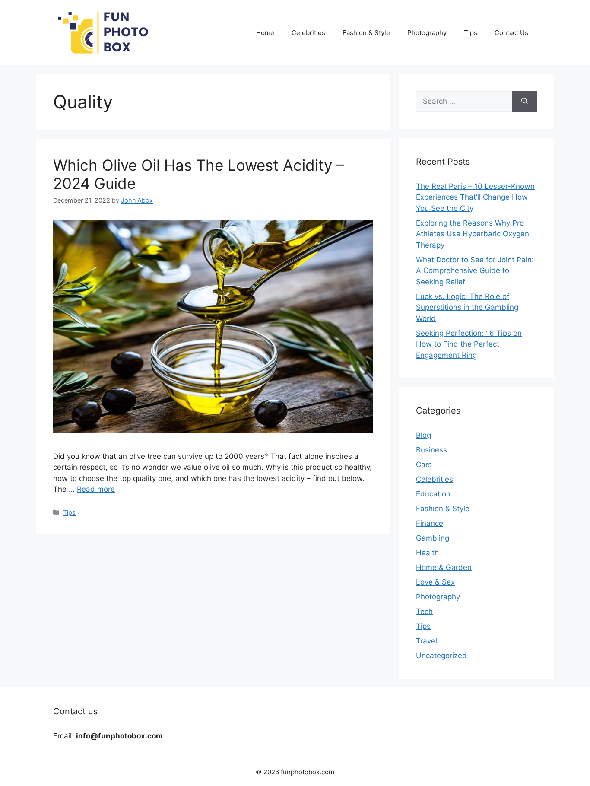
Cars (424, 464)
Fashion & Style (366, 33)
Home (265, 33)
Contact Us (511, 33)
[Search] (524, 101)
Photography (427, 33)
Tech (424, 611)
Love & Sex (435, 582)
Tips (470, 33)
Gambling (432, 538)
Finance (429, 523)
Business (431, 450)
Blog (423, 435)
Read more (96, 489)
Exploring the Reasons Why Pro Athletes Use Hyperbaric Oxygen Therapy (472, 234)
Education (433, 494)
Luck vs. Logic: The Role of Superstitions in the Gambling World (467, 307)
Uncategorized (441, 655)
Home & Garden (444, 567)
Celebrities (308, 33)
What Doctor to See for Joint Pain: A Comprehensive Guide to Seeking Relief (475, 270)
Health (427, 552)
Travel (426, 640)
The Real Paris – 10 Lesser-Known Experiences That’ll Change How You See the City (475, 197)
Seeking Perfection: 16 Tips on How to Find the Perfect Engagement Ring (469, 344)
